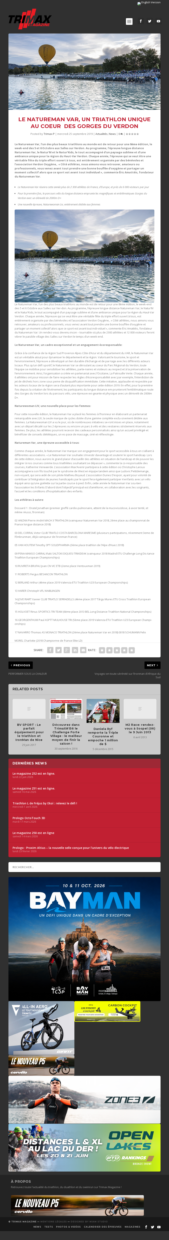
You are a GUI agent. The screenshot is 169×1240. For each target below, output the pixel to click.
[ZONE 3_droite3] (84, 1121)
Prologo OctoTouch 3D (29, 818)
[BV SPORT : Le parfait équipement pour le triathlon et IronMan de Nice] (29, 709)
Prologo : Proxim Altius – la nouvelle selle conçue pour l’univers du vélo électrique (71, 848)
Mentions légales (53, 1221)
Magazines (132, 1227)
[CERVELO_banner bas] (77, 1215)
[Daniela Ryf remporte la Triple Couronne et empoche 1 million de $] (103, 711)
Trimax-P (49, 134)
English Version (151, 2)
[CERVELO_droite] (41, 1074)
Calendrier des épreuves (103, 1227)
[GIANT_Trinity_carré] (41, 1053)
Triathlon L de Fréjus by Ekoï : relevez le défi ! (45, 803)
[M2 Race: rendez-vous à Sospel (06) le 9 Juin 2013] (140, 709)
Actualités (101, 134)
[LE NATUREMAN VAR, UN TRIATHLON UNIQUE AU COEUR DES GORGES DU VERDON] (84, 72)
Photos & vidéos (68, 1227)
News (112, 134)
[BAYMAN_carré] (84, 999)
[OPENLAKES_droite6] (84, 1169)
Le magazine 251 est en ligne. (34, 788)
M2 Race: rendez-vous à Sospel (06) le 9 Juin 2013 (140, 728)
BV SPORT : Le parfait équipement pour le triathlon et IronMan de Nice (29, 732)
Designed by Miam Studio (89, 1221)
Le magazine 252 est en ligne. (34, 773)
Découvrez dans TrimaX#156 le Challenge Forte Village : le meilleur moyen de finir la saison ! (66, 734)
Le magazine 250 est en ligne (33, 833)
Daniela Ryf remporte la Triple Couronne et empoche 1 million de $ (103, 736)
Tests (48, 1227)
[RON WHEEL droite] (107, 1020)
